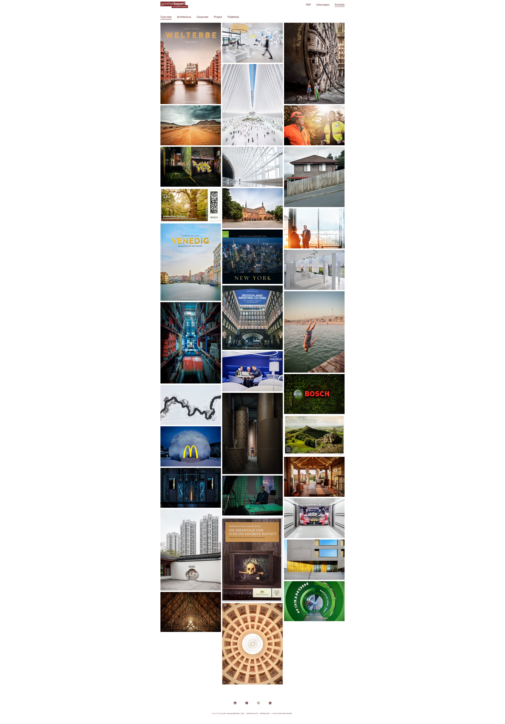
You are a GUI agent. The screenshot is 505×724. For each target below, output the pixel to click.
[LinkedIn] (235, 703)
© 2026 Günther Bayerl (282, 713)
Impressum (265, 713)
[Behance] (270, 703)
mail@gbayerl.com (235, 713)
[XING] (246, 703)
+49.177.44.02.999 (219, 713)
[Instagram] (258, 703)
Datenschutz (252, 713)
